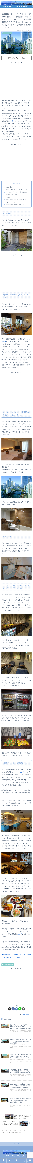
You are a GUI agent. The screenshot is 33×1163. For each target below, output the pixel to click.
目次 (14, 183)
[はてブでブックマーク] (16, 1008)
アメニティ (9, 197)
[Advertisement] (16, 80)
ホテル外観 (9, 187)
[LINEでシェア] (20, 1008)
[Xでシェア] (9, 1008)
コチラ (11, 121)
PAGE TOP (17, 1144)
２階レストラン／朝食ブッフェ (15, 204)
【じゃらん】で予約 (24, 954)
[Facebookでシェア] (13, 1008)
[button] (23, 1008)
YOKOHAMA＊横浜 (8, 964)
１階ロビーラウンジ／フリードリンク (17, 189)
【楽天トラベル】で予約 (9, 954)
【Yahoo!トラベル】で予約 (11, 957)
